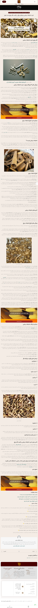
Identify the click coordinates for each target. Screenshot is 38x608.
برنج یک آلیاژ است (14, 42)
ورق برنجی (32, 328)
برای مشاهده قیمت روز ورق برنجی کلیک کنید (19, 109)
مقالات (18, 8)
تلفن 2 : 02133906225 (32, 589)
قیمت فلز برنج (18, 444)
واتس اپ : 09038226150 (32, 592)
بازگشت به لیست (19, 551)
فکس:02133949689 (32, 593)
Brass (9, 123)
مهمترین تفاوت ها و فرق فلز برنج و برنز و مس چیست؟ (28, 494)
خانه (20, 8)
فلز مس (10, 12)
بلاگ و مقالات (7, 575)
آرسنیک (34, 55)
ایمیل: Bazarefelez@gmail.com (32, 584)
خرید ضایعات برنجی (34, 42)
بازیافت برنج (5, 132)
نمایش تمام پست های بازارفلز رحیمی (19, 546)
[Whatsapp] (35, 605)
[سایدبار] (37, 183)
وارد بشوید (28, 557)
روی (19, 282)
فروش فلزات (15, 12)
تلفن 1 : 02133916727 (32, 586)
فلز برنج (12, 12)
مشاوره (4, 1)
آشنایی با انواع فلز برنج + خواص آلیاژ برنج (30, 501)
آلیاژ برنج (28, 49)
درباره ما (8, 574)
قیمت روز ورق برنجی (31, 574)
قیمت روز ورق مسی (31, 573)
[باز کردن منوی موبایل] (34, 2)
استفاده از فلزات (19, 12)
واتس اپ (30, 467)
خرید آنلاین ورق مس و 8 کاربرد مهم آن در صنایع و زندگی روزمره (27, 496)
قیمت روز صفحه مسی (30, 571)
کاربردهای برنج (28, 267)
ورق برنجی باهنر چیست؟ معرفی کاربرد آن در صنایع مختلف (28, 499)
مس (4, 283)
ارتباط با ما (7, 572)
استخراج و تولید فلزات (24, 12)
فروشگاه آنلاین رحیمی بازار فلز (21, 464)
